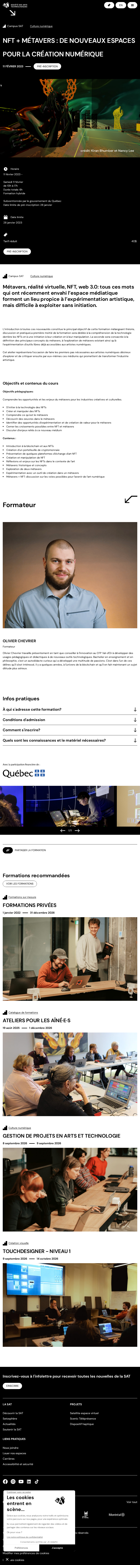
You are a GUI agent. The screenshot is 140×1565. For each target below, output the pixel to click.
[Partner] (24, 770)
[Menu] (132, 5)
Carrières (9, 1458)
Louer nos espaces (14, 1453)
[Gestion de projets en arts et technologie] (70, 1179)
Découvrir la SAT (13, 1413)
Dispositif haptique (82, 1424)
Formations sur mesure (22, 897)
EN (121, 5)
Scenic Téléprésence (83, 1418)
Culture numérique (20, 1128)
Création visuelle (19, 1243)
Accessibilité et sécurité (18, 1464)
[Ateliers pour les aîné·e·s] (70, 1063)
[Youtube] (21, 1481)
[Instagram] (13, 1481)
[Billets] (109, 5)
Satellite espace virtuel (84, 1413)
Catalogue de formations (23, 1012)
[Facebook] (6, 1481)
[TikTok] (36, 1481)
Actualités (9, 1424)
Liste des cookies (13, 1560)
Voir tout (132, 1502)
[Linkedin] (29, 1481)
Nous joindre (10, 1448)
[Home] (15, 5)
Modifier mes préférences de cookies (26, 1553)
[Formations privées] (70, 948)
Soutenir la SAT (12, 1429)
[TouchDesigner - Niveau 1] (70, 1294)
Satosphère (10, 1418)
